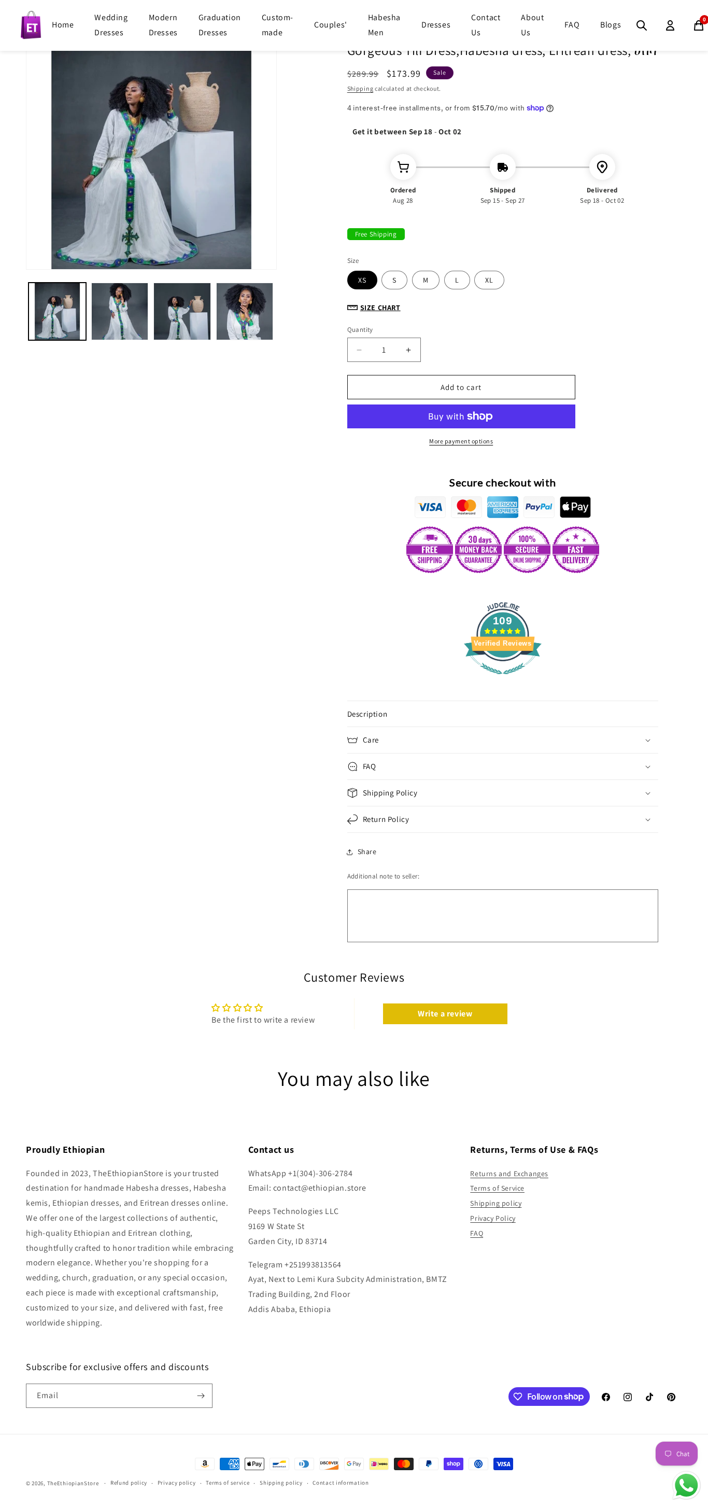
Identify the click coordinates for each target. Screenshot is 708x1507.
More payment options (461, 441)
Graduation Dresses (220, 25)
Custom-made (277, 25)
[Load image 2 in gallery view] (120, 311)
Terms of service (227, 1482)
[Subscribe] (200, 1396)
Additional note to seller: (383, 876)
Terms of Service (497, 1188)
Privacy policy (177, 1482)
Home (63, 24)
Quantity (360, 329)
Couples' (330, 24)
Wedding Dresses (111, 25)
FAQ (571, 24)
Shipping (360, 88)
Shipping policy (495, 1203)
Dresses (435, 24)
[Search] (641, 25)
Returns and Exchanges (509, 1173)
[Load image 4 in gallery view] (245, 311)
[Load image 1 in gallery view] (57, 311)
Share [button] (367, 851)
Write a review (445, 1013)
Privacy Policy (492, 1218)
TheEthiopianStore (73, 1483)
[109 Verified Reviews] (503, 679)
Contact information (341, 1482)
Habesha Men (384, 25)
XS (362, 280)
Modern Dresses (163, 25)
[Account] (670, 25)
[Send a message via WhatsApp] (686, 1485)
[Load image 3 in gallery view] (182, 311)
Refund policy (128, 1482)
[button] (502, 714)
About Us (532, 25)
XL (489, 280)
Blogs (610, 24)
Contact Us (485, 25)
